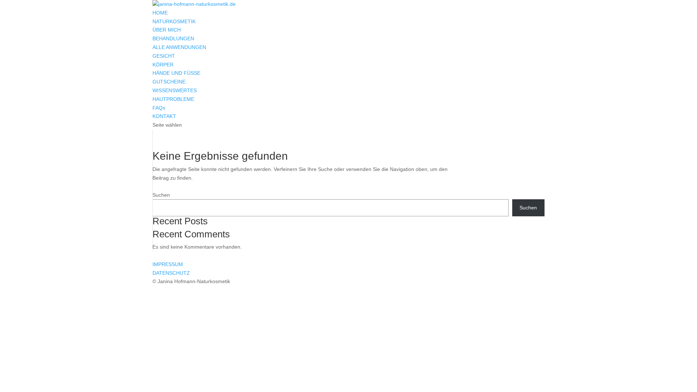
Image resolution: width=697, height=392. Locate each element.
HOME (160, 13)
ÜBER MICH (166, 30)
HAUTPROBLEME (173, 99)
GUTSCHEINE (169, 82)
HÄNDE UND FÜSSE (176, 73)
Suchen (161, 195)
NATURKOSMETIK (174, 21)
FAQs (158, 108)
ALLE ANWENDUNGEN (179, 47)
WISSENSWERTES (174, 90)
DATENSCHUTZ (171, 273)
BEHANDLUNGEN (173, 38)
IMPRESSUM (167, 264)
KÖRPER (163, 65)
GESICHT (163, 56)
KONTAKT (164, 116)
